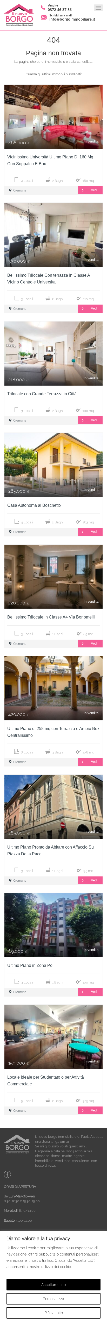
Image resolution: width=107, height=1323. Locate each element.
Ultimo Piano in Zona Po (29, 965)
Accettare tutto (53, 1285)
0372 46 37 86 (60, 9)
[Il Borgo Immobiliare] (19, 15)
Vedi (94, 190)
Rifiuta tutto (53, 1313)
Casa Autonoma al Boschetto (34, 505)
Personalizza (53, 1299)
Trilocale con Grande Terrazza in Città (42, 394)
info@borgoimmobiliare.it (72, 19)
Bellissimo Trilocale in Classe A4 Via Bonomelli (51, 617)
